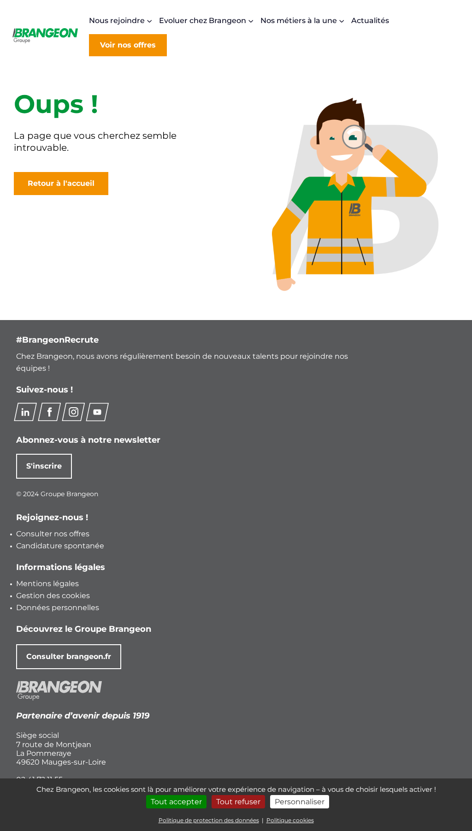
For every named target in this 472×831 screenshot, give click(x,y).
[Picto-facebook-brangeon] (49, 411)
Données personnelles (57, 607)
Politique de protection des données (209, 820)
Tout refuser (238, 801)
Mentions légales (47, 583)
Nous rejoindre (117, 20)
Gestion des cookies (53, 595)
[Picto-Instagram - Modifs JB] (73, 411)
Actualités (370, 20)
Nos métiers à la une (298, 20)
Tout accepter (176, 801)
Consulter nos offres (52, 533)
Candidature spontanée (60, 545)
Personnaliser (299, 801)
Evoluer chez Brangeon (202, 20)
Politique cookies (290, 820)
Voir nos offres (128, 45)
